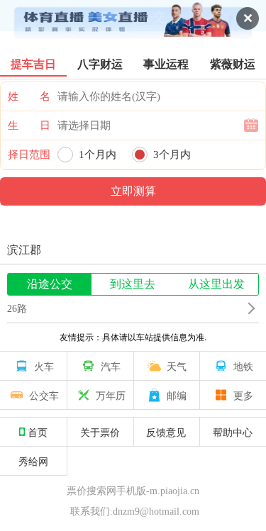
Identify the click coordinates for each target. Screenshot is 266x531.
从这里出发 (216, 284)
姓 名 (29, 96)
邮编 (177, 395)
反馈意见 (166, 432)
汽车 (111, 366)
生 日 (29, 125)
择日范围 (29, 154)
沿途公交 (49, 284)
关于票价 (100, 432)
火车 (44, 366)
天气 (177, 366)
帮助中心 (233, 432)
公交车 (44, 395)
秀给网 (33, 461)
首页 (38, 432)
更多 (243, 395)
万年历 (111, 395)
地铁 (243, 366)
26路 (17, 308)
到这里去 (132, 284)
